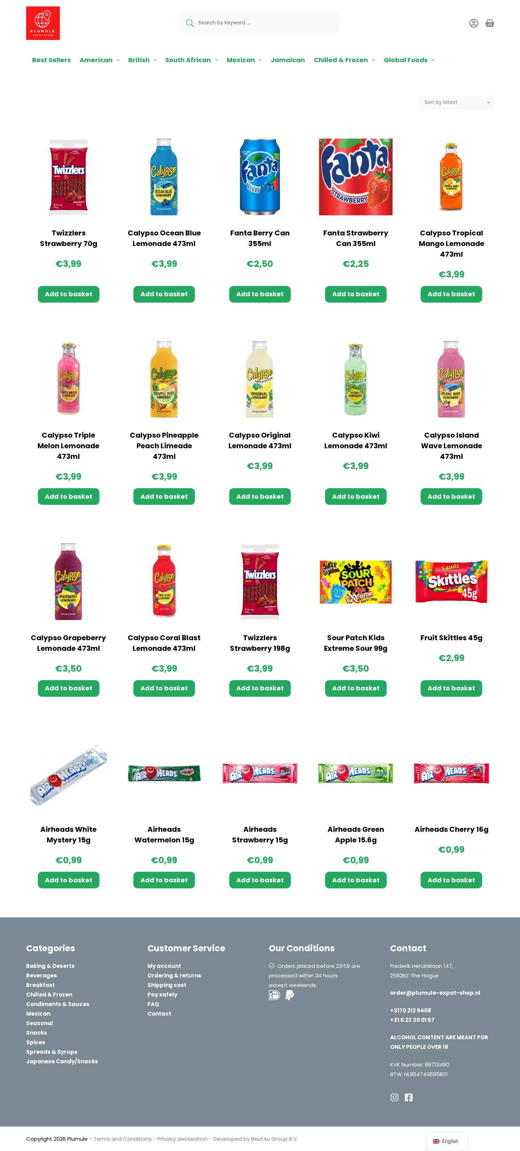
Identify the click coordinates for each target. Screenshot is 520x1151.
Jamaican (288, 59)
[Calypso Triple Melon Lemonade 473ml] (68, 379)
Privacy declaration (182, 1139)
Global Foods (406, 59)
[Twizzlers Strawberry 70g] (68, 177)
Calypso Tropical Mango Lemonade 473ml (451, 243)
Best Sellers (51, 59)
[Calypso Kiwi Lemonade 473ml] (355, 379)
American (96, 59)
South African (188, 59)
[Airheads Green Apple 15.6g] (355, 773)
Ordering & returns (174, 975)
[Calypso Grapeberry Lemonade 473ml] (68, 581)
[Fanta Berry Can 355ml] (260, 177)
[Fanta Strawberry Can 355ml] (355, 177)
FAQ (153, 1004)
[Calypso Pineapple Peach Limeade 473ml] (164, 379)
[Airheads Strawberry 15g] (260, 773)
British (139, 59)
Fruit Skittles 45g (452, 638)
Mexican (241, 59)
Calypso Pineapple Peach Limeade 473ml (164, 445)
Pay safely (162, 994)
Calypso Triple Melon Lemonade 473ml (68, 445)
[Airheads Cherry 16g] (451, 773)
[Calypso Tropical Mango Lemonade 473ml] (451, 177)
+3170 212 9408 (410, 1010)
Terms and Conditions (122, 1139)
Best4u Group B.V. (274, 1139)
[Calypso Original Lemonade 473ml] (260, 379)
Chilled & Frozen (341, 59)
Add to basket (68, 294)
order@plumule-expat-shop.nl (435, 993)
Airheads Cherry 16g (452, 829)
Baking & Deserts (50, 966)
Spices (35, 1042)
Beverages (41, 975)
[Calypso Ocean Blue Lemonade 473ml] (164, 177)
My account (164, 966)
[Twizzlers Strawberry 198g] (260, 581)
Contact (159, 1013)
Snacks (36, 1032)
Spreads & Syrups (51, 1052)
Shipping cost (167, 985)
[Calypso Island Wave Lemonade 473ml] (451, 379)
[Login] (473, 23)
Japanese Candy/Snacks (62, 1061)
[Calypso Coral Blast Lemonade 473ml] (164, 581)
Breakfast (40, 985)
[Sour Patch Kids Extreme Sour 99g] (355, 581)
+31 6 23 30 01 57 (412, 1020)
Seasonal (39, 1023)
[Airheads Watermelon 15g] (164, 773)
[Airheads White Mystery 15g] (68, 773)
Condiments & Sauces (57, 1004)
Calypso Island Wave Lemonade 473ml (451, 445)
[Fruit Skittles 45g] (451, 581)
